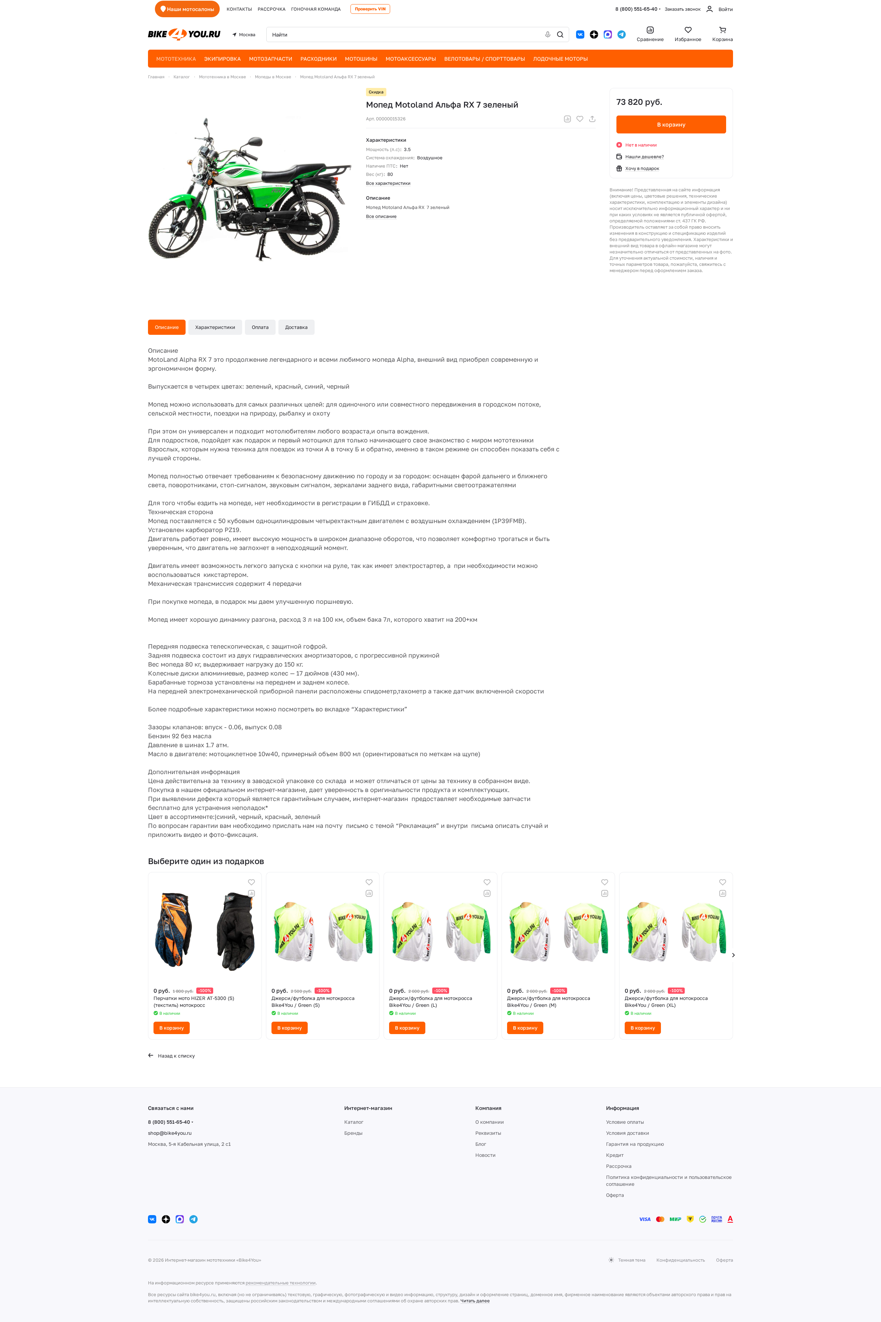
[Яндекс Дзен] (594, 34)
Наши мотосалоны (190, 9)
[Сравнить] (567, 119)
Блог (480, 1144)
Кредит (615, 1155)
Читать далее (475, 1300)
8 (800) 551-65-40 (636, 9)
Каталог (353, 1122)
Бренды (353, 1133)
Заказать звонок (683, 9)
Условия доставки (627, 1133)
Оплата (260, 327)
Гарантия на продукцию (635, 1144)
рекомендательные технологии (281, 1282)
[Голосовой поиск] (547, 34)
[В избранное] (579, 119)
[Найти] (560, 34)
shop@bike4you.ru (169, 1133)
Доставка (296, 327)
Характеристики (215, 327)
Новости (485, 1155)
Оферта (615, 1195)
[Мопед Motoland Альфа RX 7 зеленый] (250, 190)
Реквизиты (488, 1133)
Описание (167, 327)
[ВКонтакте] (580, 34)
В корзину (671, 124)
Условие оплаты (625, 1122)
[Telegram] (621, 34)
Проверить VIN (370, 8)
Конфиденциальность (680, 1260)
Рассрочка (619, 1166)
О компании (489, 1122)
